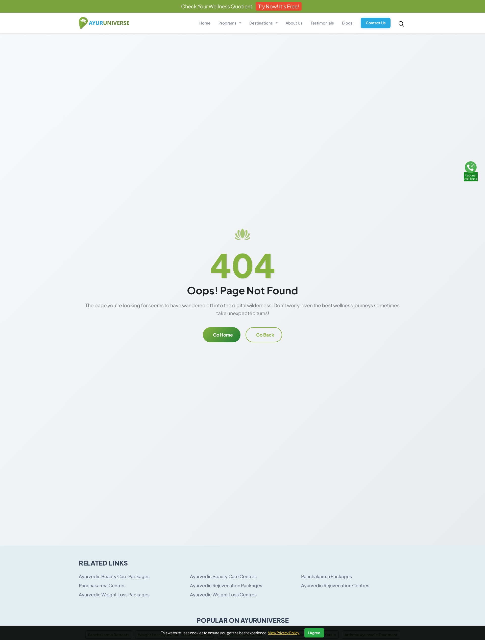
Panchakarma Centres (102, 585)
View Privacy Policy (283, 632)
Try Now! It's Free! (278, 6)
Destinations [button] (261, 22)
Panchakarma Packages (326, 576)
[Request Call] (470, 170)
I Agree (314, 632)
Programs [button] (228, 22)
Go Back (265, 335)
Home (204, 22)
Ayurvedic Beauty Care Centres (223, 576)
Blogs (347, 22)
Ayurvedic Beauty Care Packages (114, 576)
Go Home (223, 335)
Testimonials (322, 22)
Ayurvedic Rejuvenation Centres (335, 585)
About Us (294, 22)
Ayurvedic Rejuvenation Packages (226, 585)
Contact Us (375, 22)
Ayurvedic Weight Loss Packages (114, 594)
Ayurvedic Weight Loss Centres (223, 594)
